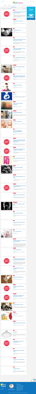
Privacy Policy (22, 393)
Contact (32, 1)
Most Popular (10, 8)
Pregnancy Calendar (11, 389)
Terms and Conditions (18, 393)
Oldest (6, 8)
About (28, 1)
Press (30, 1)
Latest (4, 8)
